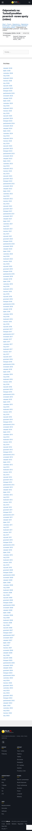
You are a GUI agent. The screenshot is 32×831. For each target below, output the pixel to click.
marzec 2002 (7, 713)
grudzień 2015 (8, 389)
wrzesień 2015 (8, 397)
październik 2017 (8, 334)
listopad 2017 (7, 331)
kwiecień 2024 (8, 138)
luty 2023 (6, 173)
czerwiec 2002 (8, 708)
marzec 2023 (7, 171)
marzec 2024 (7, 141)
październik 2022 (9, 183)
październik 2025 (9, 93)
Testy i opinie (20, 751)
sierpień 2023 (7, 158)
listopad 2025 (7, 91)
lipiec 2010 (6, 552)
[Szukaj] (29, 2)
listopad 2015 (7, 392)
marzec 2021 (7, 231)
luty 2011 (6, 535)
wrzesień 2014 (8, 427)
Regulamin (20, 824)
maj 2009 (6, 587)
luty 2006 (6, 655)
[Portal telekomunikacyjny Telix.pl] (16, 2)
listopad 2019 (7, 271)
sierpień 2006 (7, 653)
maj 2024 (6, 136)
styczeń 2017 (7, 357)
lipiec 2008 (6, 612)
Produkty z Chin (21, 771)
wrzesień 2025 (8, 96)
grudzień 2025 (8, 88)
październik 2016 (8, 364)
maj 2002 (6, 710)
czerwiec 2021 (8, 224)
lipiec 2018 (6, 311)
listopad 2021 (7, 211)
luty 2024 (6, 143)
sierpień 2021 (7, 219)
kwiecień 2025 (8, 108)
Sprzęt (19, 747)
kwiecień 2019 (8, 289)
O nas (3, 824)
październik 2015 (8, 394)
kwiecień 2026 (8, 78)
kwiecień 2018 (8, 319)
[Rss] (3, 742)
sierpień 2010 (7, 550)
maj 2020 (6, 256)
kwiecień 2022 (8, 199)
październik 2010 (8, 545)
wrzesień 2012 (8, 487)
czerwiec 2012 (8, 495)
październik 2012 (8, 485)
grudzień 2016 (8, 359)
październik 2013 (8, 454)
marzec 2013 (7, 472)
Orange (4, 779)
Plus (3, 788)
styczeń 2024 (7, 146)
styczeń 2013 (7, 477)
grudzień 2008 (8, 600)
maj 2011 (6, 527)
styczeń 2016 (7, 387)
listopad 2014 (7, 422)
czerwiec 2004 (8, 678)
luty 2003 (6, 693)
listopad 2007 (7, 633)
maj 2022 (6, 196)
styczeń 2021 (7, 236)
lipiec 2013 (6, 462)
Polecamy (4, 753)
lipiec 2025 (6, 101)
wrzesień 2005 (8, 665)
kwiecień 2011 (7, 530)
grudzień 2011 (7, 510)
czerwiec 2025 (8, 103)
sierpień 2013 (7, 459)
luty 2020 (6, 264)
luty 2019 (6, 294)
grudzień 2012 (8, 480)
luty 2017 (6, 354)
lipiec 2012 (6, 492)
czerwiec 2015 (8, 404)
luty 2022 (6, 204)
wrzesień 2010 (8, 547)
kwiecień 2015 (8, 409)
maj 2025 (6, 106)
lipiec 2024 (6, 131)
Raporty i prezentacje (23, 779)
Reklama (19, 796)
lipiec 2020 (6, 251)
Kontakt (8, 824)
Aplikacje (4, 811)
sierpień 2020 (7, 249)
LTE (3, 793)
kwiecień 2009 (8, 590)
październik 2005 (9, 663)
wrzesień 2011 (8, 517)
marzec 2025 (7, 111)
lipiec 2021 (6, 221)
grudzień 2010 (8, 540)
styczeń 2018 (7, 326)
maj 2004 (6, 680)
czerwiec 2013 (8, 464)
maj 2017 (6, 347)
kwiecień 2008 (8, 620)
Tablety (19, 756)
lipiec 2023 (6, 161)
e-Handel (19, 793)
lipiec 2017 (6, 341)
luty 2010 (6, 565)
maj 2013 (6, 467)
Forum (9, 24)
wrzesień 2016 (8, 367)
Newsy (4, 747)
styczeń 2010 (7, 567)
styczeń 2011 (7, 537)
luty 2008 (6, 625)
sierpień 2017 (7, 339)
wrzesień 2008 (8, 607)
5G (2, 791)
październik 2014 (8, 424)
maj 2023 (6, 166)
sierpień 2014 (7, 429)
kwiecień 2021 (8, 229)
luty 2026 (6, 83)
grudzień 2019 (8, 269)
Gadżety (19, 768)
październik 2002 (9, 700)
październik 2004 (9, 675)
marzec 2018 (7, 321)
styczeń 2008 (7, 628)
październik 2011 (8, 515)
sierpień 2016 (7, 369)
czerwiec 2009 (8, 585)
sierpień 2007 (7, 640)
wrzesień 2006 (8, 650)
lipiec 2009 (7, 582)
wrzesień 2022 (8, 186)
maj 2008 (6, 617)
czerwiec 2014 (8, 434)
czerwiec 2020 (8, 254)
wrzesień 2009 (8, 577)
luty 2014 (6, 444)
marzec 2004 (7, 683)
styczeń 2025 (7, 116)
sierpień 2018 (7, 309)
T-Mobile (4, 785)
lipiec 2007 (6, 643)
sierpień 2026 (7, 68)
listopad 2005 (7, 660)
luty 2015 (6, 414)
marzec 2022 (7, 201)
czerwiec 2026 (8, 73)
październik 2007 (9, 635)
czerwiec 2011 (7, 525)
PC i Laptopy (20, 765)
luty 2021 (6, 234)
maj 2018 (6, 316)
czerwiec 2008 (8, 615)
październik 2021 (8, 214)
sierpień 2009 (7, 580)
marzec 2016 (7, 382)
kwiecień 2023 (8, 168)
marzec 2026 (7, 81)
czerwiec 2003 (8, 688)
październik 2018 (8, 304)
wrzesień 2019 (8, 276)
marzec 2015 (7, 412)
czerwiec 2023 (8, 163)
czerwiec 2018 (8, 314)
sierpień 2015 (7, 399)
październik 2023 (9, 153)
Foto (3, 814)
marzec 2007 (7, 648)
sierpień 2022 (7, 188)
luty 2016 (6, 384)
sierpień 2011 (7, 520)
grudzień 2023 (8, 148)
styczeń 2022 (7, 206)
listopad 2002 (7, 698)
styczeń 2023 (7, 176)
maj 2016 (6, 377)
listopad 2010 (7, 542)
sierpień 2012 (7, 490)
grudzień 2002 (8, 695)
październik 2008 (9, 605)
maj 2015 (6, 407)
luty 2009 (6, 595)
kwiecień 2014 (8, 439)
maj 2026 (6, 76)
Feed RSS (4, 826)
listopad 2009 (7, 572)
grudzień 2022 (8, 178)
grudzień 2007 (8, 630)
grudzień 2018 (8, 299)
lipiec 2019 (6, 281)
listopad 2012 (7, 482)
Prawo (18, 791)
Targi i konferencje (22, 785)
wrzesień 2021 (8, 216)
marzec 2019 (7, 291)
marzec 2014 (7, 442)
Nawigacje (20, 762)
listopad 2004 (7, 673)
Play (3, 782)
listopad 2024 (7, 121)
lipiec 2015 (6, 402)
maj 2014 (6, 437)
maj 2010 (6, 557)
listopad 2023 (7, 151)
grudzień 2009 (8, 570)
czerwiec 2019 (8, 284)
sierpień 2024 (7, 128)
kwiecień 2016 (8, 379)
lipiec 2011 (6, 522)
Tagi (26, 824)
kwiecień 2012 (8, 500)
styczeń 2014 (7, 447)
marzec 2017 (7, 352)
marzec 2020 (7, 261)
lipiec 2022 (6, 191)
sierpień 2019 (7, 279)
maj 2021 (6, 226)
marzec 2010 (7, 562)
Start (4, 24)
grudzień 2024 (8, 118)
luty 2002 (6, 715)
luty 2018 (6, 324)
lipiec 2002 (6, 705)
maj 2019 (6, 286)
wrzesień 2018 (8, 306)
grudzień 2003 (8, 685)
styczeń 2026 (7, 86)
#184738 (26, 33)
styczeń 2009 (7, 597)
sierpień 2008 (7, 610)
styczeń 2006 (7, 658)
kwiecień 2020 (8, 259)
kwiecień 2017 (8, 349)
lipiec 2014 (6, 432)
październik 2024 (9, 123)
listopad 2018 (7, 301)
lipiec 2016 (6, 372)
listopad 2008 (7, 602)
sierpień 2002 (7, 703)
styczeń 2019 (7, 296)
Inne (3, 801)
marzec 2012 (7, 502)
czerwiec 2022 (8, 193)
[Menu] (2, 2)
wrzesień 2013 (8, 457)
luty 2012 (6, 505)
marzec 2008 (7, 623)
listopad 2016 (7, 362)
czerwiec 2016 (8, 374)
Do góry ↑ (4, 828)
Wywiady (19, 788)
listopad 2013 (7, 452)
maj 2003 (6, 690)
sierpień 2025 (7, 98)
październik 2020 (9, 244)
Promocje (4, 751)
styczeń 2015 (7, 417)
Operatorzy (16, 24)
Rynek (19, 775)
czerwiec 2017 (8, 344)
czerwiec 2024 (8, 133)
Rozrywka (4, 808)
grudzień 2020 (8, 239)
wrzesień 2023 (8, 156)
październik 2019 (8, 274)
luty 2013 (6, 475)
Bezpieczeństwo (6, 805)
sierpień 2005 (7, 668)
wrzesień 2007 (8, 638)
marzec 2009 (7, 592)
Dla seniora (20, 759)
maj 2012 (6, 497)
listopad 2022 (7, 181)
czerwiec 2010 (8, 555)
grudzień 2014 (8, 419)
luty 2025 (6, 113)
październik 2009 (9, 575)
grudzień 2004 (8, 670)
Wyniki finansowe (21, 782)
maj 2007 (6, 645)
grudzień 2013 (8, 449)
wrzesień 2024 (8, 126)
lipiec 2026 (6, 70)
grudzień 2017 (8, 329)
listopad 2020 (7, 241)
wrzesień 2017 (8, 336)
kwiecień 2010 (8, 560)
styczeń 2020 (7, 266)
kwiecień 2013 (8, 469)
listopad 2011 (7, 512)
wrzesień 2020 (8, 246)
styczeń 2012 (7, 507)
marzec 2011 (7, 532)
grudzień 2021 (8, 209)
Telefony (19, 753)
